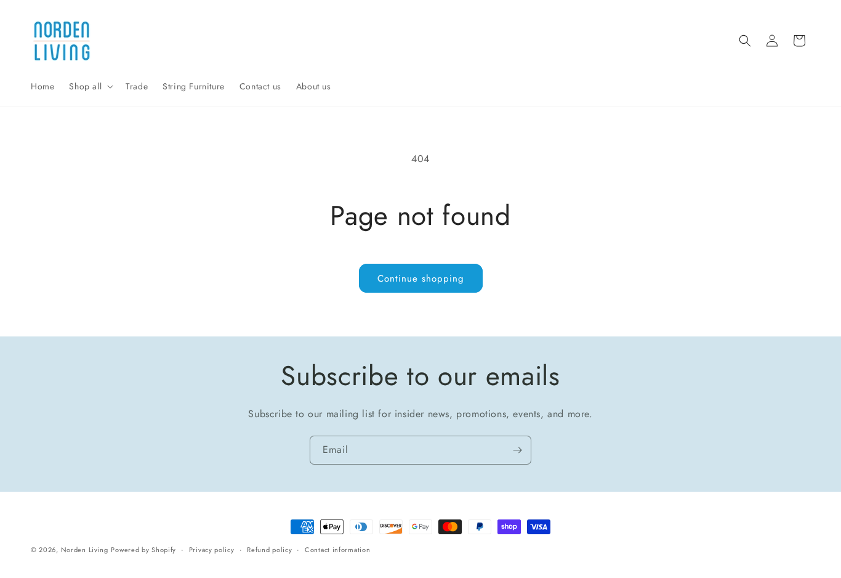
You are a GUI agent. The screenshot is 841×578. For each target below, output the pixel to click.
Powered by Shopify (143, 550)
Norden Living (84, 550)
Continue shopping (420, 278)
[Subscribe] (517, 450)
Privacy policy (212, 549)
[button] (90, 86)
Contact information (337, 549)
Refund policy (269, 549)
